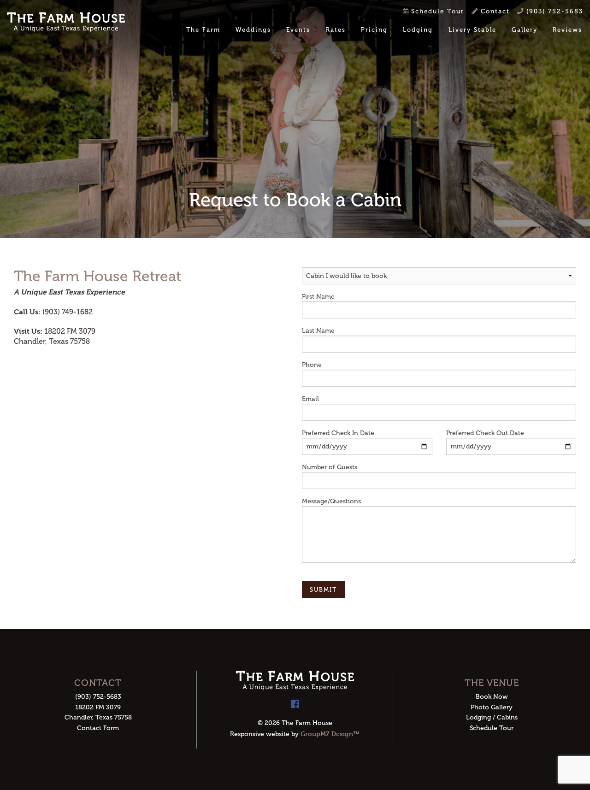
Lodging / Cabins (492, 717)
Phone (312, 365)
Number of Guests (329, 467)
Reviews (567, 29)
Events (298, 29)
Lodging (418, 29)
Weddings (253, 29)
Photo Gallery (492, 707)
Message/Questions (331, 501)
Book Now (492, 697)
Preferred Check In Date (338, 433)
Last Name (318, 331)
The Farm (203, 29)
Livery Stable (472, 29)
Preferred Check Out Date (485, 433)
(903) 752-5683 (553, 11)
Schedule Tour (436, 11)
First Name (318, 297)
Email (310, 399)
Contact (494, 11)
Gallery (524, 29)
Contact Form (98, 728)
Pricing (374, 29)
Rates (336, 29)
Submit (323, 589)
